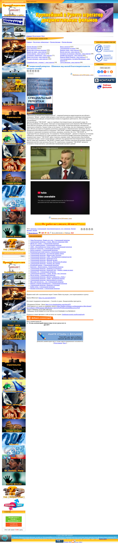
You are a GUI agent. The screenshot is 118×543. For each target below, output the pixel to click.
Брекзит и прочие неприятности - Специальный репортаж (48, 283)
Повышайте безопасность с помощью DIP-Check (108, 57)
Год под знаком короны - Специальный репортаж (45, 245)
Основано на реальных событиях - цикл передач (75, 53)
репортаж (67, 229)
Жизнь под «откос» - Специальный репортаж (44, 243)
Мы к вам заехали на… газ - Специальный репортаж (47, 282)
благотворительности (53, 229)
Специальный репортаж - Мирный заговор (43, 260)
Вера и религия (65, 46)
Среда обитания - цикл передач (70, 62)
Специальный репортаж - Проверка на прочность (46, 268)
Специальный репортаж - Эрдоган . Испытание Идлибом (48, 262)
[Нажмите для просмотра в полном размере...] (40, 114)
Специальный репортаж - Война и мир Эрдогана (45, 255)
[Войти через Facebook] (101, 71)
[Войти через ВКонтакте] (98, 71)
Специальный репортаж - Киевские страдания (45, 285)
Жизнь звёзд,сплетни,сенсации (36, 50)
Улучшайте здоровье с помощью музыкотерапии (108, 48)
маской (35, 230)
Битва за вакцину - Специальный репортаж (44, 250)
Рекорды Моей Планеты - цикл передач (72, 57)
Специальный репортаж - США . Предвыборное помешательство (51, 257)
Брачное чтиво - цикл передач (69, 50)
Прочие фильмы (55, 42)
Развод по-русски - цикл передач (37, 57)
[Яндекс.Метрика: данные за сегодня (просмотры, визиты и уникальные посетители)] (78, 541)
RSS (75, 1)
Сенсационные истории (67, 48)
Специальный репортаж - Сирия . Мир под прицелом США (49, 242)
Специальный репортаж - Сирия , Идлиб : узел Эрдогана (48, 273)
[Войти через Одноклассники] (111, 71)
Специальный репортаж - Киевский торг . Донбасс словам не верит (51, 270)
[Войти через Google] (108, 71)
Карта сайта (103, 539)
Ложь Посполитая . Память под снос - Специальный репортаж (50, 240)
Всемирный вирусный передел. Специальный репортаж (48, 252)
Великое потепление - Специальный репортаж (45, 288)
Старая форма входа (105, 75)
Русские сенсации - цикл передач (37, 59)
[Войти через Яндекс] (105, 71)
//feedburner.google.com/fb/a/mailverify (73, 314)
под (62, 229)
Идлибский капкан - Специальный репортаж (44, 265)
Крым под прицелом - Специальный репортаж (45, 248)
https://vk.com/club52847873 (47, 298)
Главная (29, 36)
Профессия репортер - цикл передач (71, 55)
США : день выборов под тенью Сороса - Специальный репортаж (51, 247)
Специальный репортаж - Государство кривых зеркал (47, 253)
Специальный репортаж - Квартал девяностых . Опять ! (47, 277)
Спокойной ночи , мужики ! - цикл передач (40, 62)
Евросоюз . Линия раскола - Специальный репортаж (46, 267)
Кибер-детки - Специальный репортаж (42, 287)
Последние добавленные (41, 42)
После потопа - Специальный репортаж (42, 275)
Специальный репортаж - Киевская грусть (43, 258)
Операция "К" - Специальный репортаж (43, 272)
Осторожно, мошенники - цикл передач (39, 55)
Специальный (41, 229)
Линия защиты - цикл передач (36, 53)
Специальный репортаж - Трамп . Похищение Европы (47, 278)
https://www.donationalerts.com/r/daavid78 (58, 304)
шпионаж (34, 229)
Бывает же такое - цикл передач (37, 52)
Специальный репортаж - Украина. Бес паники (45, 263)
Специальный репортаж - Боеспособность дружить (46, 280)
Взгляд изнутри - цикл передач (69, 52)
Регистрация (37, 36)
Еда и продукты (32, 48)
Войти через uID (105, 68)
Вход (43, 36)
